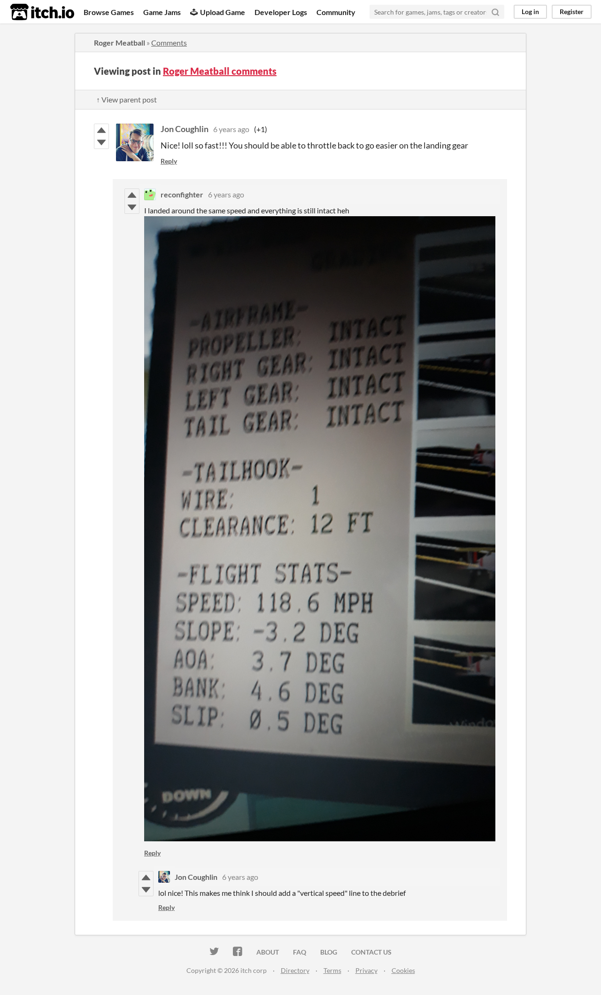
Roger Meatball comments (220, 71)
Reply (169, 161)
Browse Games (109, 12)
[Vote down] (101, 142)
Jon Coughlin (184, 129)
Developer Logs (280, 12)
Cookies (403, 970)
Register (572, 12)
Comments (169, 42)
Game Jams (162, 12)
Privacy (366, 970)
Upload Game (222, 12)
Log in (530, 12)
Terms (332, 970)
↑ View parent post (126, 99)
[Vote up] (101, 130)
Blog (328, 952)
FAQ (299, 952)
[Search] (495, 12)
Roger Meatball (119, 42)
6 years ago (231, 129)
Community (335, 12)
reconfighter (182, 194)
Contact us (371, 952)
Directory (295, 970)
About (267, 952)
